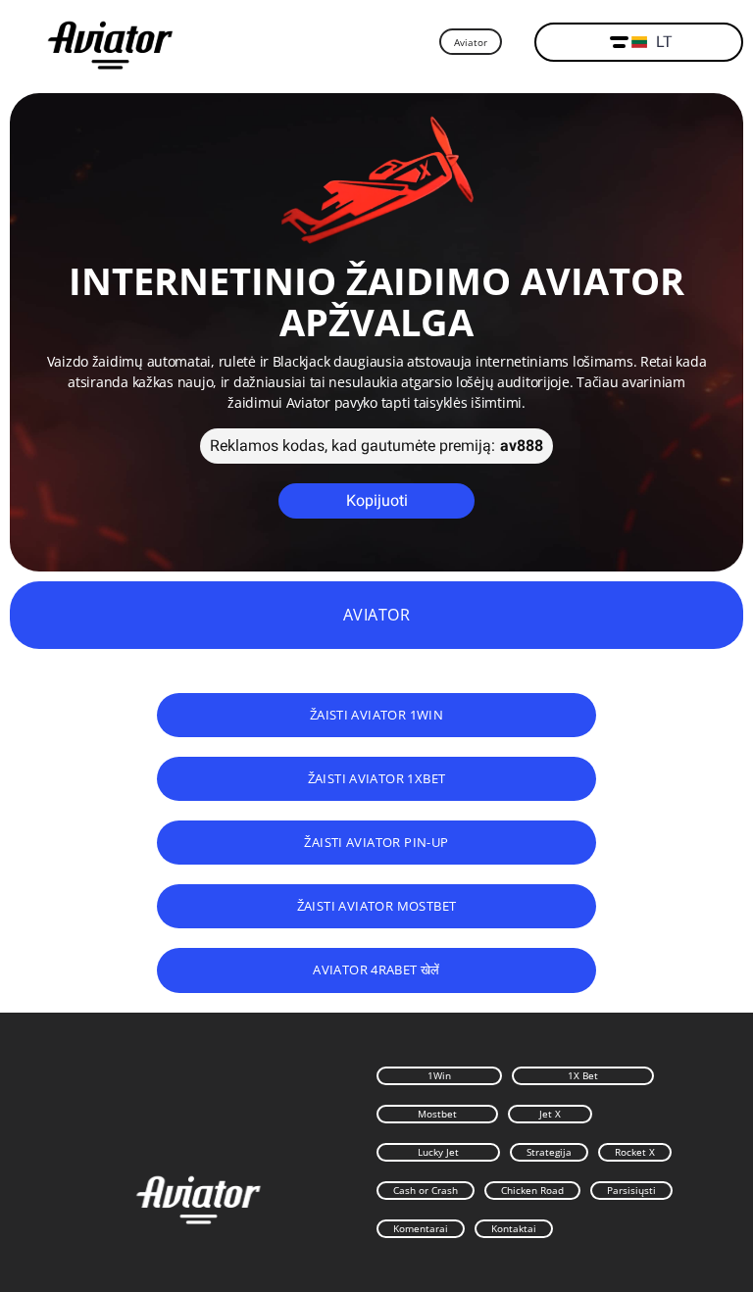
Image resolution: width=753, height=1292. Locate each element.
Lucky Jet (438, 1152)
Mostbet (437, 1113)
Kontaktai (513, 1228)
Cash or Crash (425, 1190)
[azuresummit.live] (110, 43)
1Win (439, 1075)
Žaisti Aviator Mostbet (377, 906)
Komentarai (420, 1228)
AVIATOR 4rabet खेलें (376, 969)
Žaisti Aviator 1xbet (377, 778)
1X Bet (583, 1075)
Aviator (470, 42)
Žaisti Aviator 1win (377, 714)
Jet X (550, 1113)
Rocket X (635, 1152)
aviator (376, 614)
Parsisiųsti (631, 1190)
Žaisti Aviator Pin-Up (376, 842)
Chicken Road (532, 1190)
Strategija (549, 1152)
